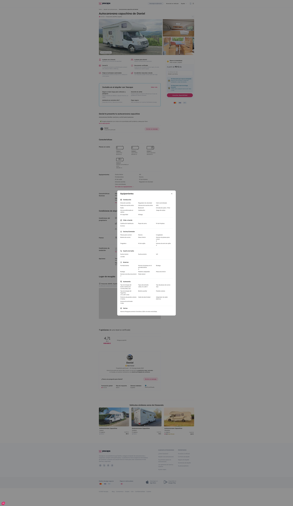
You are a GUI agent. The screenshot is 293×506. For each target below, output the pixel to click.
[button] (3, 503)
